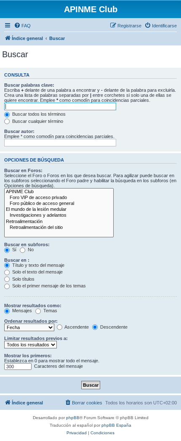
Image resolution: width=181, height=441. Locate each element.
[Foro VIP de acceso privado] (59, 198)
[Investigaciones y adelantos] (59, 215)
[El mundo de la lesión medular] (59, 210)
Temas (49, 310)
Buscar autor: (19, 131)
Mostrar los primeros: (28, 355)
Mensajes (21, 310)
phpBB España (116, 425)
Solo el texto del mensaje (37, 271)
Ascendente (76, 326)
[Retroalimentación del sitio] (59, 228)
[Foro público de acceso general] (59, 204)
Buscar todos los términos (38, 114)
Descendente (113, 326)
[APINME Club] (59, 192)
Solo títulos (23, 279)
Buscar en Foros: (23, 170)
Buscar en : (16, 260)
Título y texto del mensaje (37, 265)
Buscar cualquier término (37, 121)
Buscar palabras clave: (29, 85)
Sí (13, 249)
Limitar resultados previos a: (36, 338)
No (30, 249)
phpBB (73, 417)
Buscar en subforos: (27, 244)
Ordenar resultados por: (31, 321)
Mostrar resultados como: (32, 305)
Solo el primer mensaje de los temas (48, 285)
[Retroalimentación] (59, 222)
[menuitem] (22, 26)
